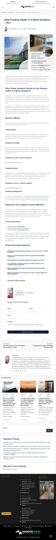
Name (9, 308)
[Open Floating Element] (51, 536)
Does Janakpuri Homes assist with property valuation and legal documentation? (26, 268)
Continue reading (7, 416)
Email (9, 315)
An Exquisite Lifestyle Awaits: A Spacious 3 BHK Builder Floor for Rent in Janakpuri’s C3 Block (24, 453)
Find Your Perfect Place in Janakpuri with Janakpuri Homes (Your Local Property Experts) (9, 402)
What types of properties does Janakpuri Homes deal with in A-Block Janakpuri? (27, 251)
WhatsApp (30, 293)
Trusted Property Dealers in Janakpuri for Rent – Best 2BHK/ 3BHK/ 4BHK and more (45, 402)
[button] (28, 251)
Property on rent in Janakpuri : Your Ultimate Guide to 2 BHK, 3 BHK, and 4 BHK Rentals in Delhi (26, 443)
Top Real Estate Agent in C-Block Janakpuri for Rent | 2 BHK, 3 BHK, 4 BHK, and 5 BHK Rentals (28, 402)
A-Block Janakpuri (22, 91)
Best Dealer (11, 12)
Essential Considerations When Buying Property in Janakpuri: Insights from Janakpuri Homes (25, 457)
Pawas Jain (13, 29)
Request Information (28, 332)
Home (4, 12)
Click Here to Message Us (22, 228)
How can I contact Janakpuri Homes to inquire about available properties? (25, 256)
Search (5, 428)
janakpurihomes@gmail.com (12, 3)
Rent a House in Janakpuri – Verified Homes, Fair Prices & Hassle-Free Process (26, 446)
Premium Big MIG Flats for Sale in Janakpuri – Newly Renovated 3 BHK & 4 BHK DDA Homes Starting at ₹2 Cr (26, 449)
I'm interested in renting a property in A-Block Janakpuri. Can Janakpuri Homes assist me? (25, 264)
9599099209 (12, 1)
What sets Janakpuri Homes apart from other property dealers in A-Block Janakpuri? (27, 273)
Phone (31, 308)
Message (10, 321)
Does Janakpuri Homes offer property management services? (25, 260)
